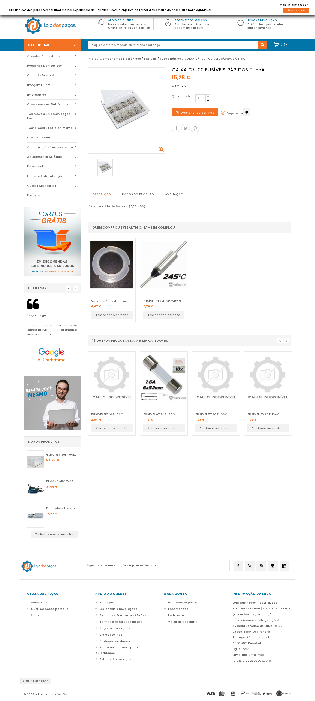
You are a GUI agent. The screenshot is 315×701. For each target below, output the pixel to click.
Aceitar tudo (296, 10)
